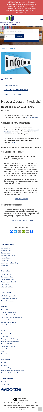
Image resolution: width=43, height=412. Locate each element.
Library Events (5, 384)
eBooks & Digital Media (8, 296)
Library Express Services (9, 315)
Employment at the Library (9, 339)
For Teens (4, 365)
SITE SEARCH (21, 410)
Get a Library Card (7, 277)
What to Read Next (7, 287)
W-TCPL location (32, 117)
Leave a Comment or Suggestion (21, 220)
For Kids (3, 363)
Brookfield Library (6, 250)
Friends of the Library (8, 344)
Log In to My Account (7, 279)
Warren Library (5, 248)
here (13, 142)
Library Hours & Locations (13, 94)
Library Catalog (6, 274)
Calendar (4, 382)
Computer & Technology (8, 312)
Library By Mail (5, 325)
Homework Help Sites (8, 368)
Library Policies (6, 349)
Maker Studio (5, 320)
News (3, 351)
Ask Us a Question (21, 199)
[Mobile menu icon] (41, 20)
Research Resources (7, 301)
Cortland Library (6, 253)
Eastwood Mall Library (8, 255)
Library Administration (11, 85)
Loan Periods (5, 284)
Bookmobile (4, 265)
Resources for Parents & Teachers (12, 373)
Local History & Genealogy (9, 263)
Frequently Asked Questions (10, 341)
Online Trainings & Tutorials (9, 298)
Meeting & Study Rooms (8, 322)
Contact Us (12, 48)
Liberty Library (5, 260)
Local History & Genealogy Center (16, 90)
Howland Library (6, 258)
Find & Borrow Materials (8, 282)
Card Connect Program (8, 334)
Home (3, 48)
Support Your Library (7, 354)
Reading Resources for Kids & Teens (12, 370)
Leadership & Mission (8, 346)
